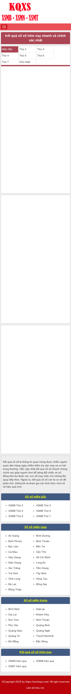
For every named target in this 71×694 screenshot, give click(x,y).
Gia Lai (12, 614)
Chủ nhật (24, 61)
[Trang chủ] (35, 12)
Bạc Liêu (13, 546)
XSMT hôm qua (17, 666)
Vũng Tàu (41, 578)
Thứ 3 (40, 49)
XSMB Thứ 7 (43, 516)
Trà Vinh (13, 573)
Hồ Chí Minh (43, 557)
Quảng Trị (14, 635)
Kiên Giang (14, 562)
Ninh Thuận (43, 619)
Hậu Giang (14, 557)
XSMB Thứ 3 (43, 505)
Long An (41, 562)
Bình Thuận (43, 541)
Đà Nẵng (13, 641)
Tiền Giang (42, 568)
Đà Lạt (12, 584)
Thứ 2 (22, 49)
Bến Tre (40, 546)
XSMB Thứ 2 (15, 505)
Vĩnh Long (14, 578)
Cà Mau (12, 551)
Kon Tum (13, 619)
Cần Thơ (41, 551)
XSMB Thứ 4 (15, 510)
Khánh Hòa (42, 614)
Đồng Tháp (14, 589)
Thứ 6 (40, 55)
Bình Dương (43, 535)
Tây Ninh (41, 573)
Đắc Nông (42, 641)
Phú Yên (13, 625)
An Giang (13, 535)
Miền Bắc (7, 49)
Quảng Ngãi (43, 630)
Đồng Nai (41, 584)
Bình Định (14, 609)
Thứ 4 (5, 55)
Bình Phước (15, 541)
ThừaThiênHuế (45, 635)
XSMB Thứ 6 (15, 516)
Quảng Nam (15, 630)
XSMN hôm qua (17, 661)
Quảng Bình (43, 625)
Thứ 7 (5, 61)
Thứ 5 (22, 55)
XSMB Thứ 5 (43, 510)
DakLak (40, 609)
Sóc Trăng (14, 568)
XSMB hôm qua (45, 661)
